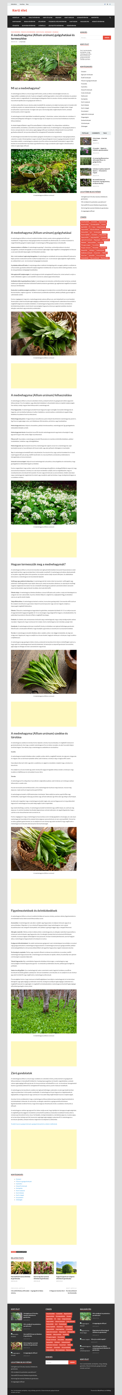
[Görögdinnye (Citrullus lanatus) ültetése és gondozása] (16, 1313)
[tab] (85, 133)
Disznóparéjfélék (95, 224)
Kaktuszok (73, 21)
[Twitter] (107, 4)
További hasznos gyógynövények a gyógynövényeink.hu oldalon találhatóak (34, 1124)
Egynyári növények (28, 25)
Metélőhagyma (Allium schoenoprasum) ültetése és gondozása (101, 1348)
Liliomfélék (104, 237)
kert (91, 232)
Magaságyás (84, 21)
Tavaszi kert (97, 253)
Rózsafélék (103, 247)
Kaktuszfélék (84, 232)
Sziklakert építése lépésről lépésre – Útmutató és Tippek (101, 170)
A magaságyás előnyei (87, 211)
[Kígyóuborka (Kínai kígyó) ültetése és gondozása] (85, 1330)
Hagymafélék (84, 229)
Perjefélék (100, 242)
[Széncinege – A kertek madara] (85, 138)
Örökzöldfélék (85, 258)
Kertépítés (95, 17)
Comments (96, 133)
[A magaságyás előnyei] (16, 1353)
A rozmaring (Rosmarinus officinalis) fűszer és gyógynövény (101, 160)
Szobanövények (82, 17)
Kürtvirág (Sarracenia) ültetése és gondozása (41, 1277)
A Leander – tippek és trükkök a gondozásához (100, 149)
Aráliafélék (94, 222)
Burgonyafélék (85, 224)
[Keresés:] (95, 38)
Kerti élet (19, 10)
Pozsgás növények (86, 247)
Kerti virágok (69, 17)
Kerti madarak (20, 1190)
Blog (27, 4)
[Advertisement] (44, 213)
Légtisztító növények (56, 25)
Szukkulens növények (86, 253)
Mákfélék (83, 242)
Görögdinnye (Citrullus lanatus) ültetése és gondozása (30, 1315)
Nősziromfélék (92, 242)
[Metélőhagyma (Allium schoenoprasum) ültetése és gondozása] (85, 1346)
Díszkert (58, 17)
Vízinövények (71, 25)
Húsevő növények (98, 21)
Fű (89, 227)
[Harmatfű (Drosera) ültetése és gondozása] (21, 1268)
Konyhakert (17, 21)
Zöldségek (42, 21)
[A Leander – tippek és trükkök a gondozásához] (85, 148)
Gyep (93, 227)
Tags (105, 133)
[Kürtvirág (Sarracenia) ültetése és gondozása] (44, 1268)
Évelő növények (34, 17)
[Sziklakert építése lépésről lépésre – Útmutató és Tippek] (85, 169)
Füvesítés (16, 25)
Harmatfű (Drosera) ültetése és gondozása (94, 205)
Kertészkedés (97, 232)
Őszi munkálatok (94, 258)
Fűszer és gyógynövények (58, 21)
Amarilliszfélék (21, 1252)
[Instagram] (110, 4)
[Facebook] (105, 4)
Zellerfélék (91, 255)
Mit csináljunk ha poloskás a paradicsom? (93, 202)
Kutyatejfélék (103, 234)
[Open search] (110, 18)
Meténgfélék (105, 240)
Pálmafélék (95, 247)
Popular (85, 133)
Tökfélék (104, 253)
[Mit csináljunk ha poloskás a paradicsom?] (16, 1324)
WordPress (101, 1390)
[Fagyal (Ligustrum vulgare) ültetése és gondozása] (66, 1268)
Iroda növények (29, 21)
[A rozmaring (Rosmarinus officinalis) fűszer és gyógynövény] (85, 158)
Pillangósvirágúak (85, 245)
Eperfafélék (84, 227)
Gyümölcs (41, 25)
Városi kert (84, 255)
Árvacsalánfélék (100, 255)
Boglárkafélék (102, 222)
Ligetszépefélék (94, 237)
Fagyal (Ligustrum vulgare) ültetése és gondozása (65, 1277)
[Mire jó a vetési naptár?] (85, 1339)
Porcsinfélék (95, 245)
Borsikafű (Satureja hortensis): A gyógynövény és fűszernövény (101, 181)
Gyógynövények (101, 227)
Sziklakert (91, 250)
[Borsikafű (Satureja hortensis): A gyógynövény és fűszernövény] (85, 180)
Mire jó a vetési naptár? (98, 1339)
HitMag (109, 1390)
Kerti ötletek (47, 17)
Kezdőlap (22, 4)
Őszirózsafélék (105, 258)
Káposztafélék (85, 237)
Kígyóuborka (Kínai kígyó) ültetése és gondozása (101, 1331)
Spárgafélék (84, 250)
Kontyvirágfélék (85, 234)
